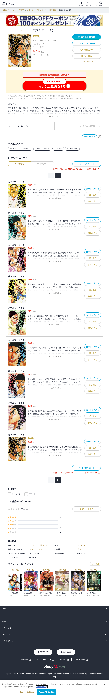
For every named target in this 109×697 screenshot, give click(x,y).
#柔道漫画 (58, 149)
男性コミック (41, 10)
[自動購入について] (99, 136)
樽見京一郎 (43, 595)
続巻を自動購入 (89, 136)
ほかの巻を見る (88, 61)
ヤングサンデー (51, 40)
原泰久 (10, 595)
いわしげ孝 (16, 494)
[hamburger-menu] (106, 4)
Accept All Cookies (47, 692)
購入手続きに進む (88, 37)
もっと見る (56, 117)
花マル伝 (52, 10)
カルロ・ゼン (36, 595)
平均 (23, 509)
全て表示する (56, 198)
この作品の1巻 (21, 126)
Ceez (66, 595)
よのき (73, 595)
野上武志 (51, 595)
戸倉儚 (99, 595)
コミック (30, 10)
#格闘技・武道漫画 (42, 149)
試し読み (88, 56)
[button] (81, 659)
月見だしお (59, 595)
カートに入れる (88, 43)
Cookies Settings (27, 692)
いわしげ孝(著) (38, 40)
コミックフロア (18, 10)
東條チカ (27, 595)
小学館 (78, 549)
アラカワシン (91, 595)
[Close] (105, 684)
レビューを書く (39, 47)
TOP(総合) (6, 10)
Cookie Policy (41, 687)
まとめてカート (88, 164)
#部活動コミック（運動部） (20, 149)
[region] (54, 688)
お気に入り (88, 50)
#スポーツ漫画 (72, 149)
